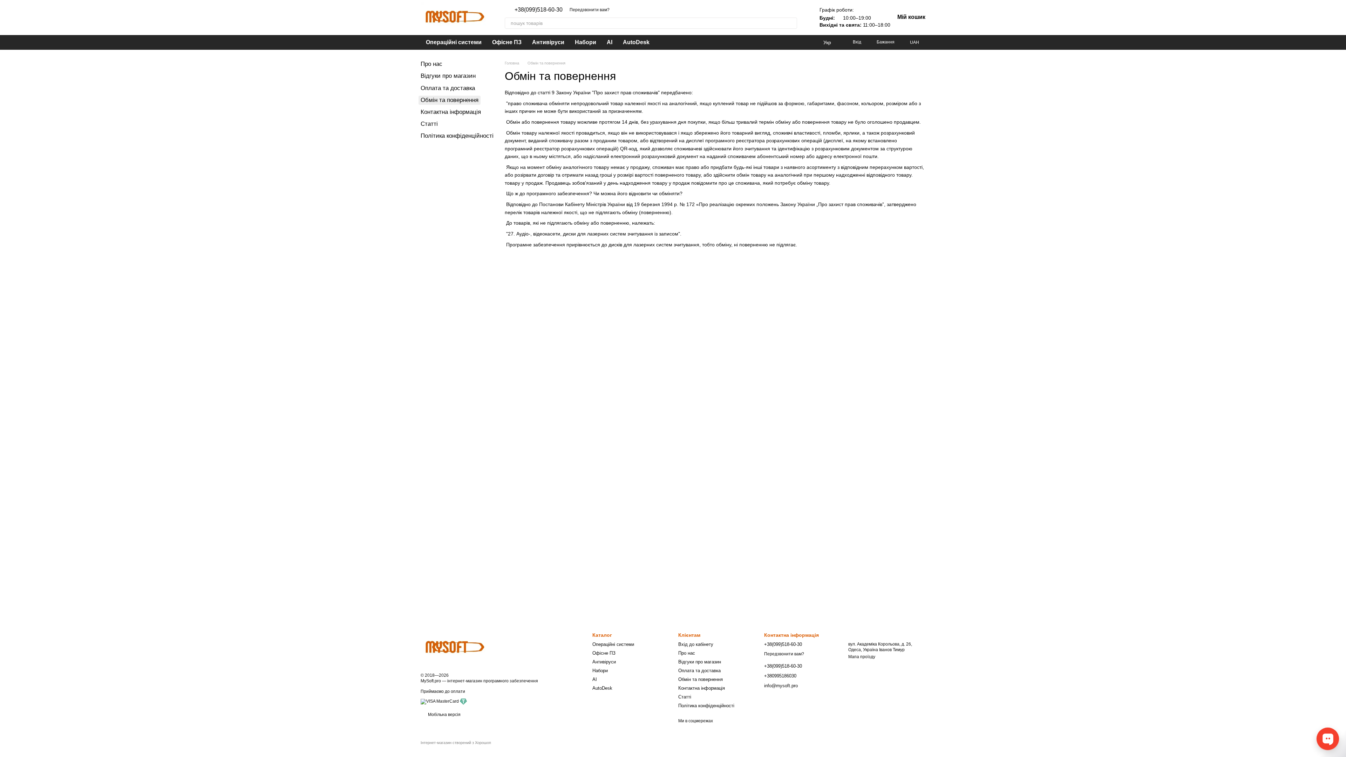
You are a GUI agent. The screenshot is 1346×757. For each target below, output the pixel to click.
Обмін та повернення (700, 679)
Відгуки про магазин (448, 76)
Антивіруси (548, 42)
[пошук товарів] (791, 23)
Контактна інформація (451, 112)
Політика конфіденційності (457, 135)
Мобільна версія (444, 714)
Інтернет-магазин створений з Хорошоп (456, 743)
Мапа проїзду (861, 656)
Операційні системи (454, 42)
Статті (429, 124)
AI (609, 42)
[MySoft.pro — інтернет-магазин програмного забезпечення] (456, 647)
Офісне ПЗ (507, 42)
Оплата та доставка (448, 88)
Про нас (431, 64)
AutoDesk (636, 42)
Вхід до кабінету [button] (695, 644)
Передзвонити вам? (590, 9)
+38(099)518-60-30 (539, 10)
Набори (585, 42)
